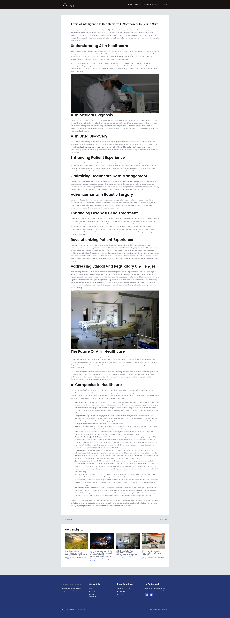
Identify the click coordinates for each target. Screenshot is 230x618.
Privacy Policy (121, 591)
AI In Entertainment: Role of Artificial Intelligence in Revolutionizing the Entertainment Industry (101, 554)
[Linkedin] (151, 594)
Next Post (164, 519)
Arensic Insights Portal (151, 5)
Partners (120, 594)
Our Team (92, 597)
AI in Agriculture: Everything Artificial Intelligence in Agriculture (76, 553)
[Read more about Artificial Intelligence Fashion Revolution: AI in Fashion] (153, 541)
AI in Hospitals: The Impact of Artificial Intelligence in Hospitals (126, 553)
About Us (138, 5)
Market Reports (81, 557)
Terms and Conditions (124, 589)
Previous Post (66, 519)
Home (130, 5)
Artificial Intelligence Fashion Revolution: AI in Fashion (152, 553)
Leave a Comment (70, 557)
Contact (164, 5)
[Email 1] (146, 594)
